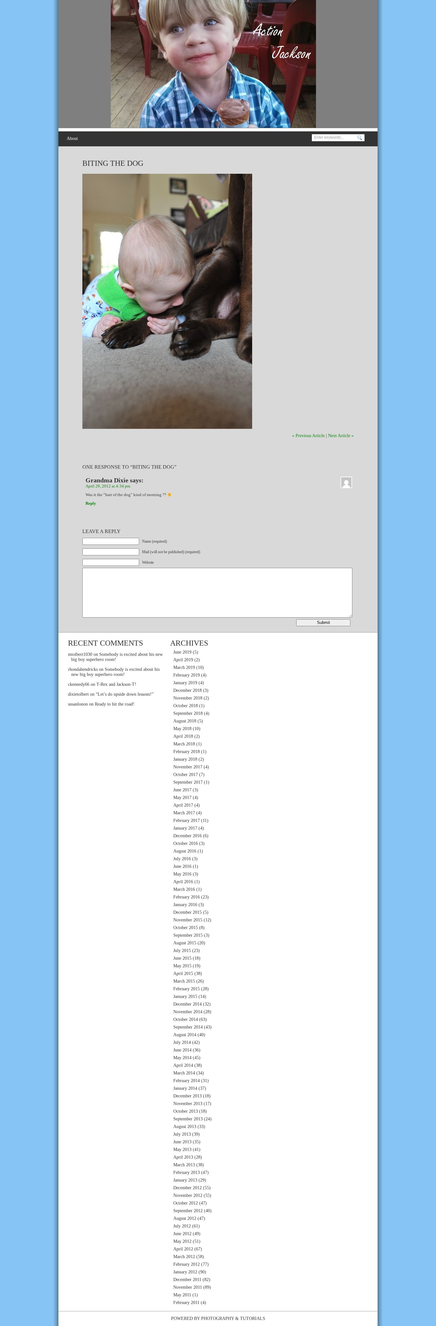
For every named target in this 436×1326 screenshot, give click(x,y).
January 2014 (185, 1088)
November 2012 (187, 1195)
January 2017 (185, 828)
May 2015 (182, 965)
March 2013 (184, 1164)
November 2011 (187, 1287)
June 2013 (182, 1141)
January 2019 (185, 682)
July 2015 (182, 950)
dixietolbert (78, 694)
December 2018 (187, 690)
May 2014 (182, 1057)
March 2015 (184, 981)
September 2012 (188, 1210)
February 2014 (186, 1080)
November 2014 (187, 1011)
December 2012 (187, 1187)
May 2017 (182, 797)
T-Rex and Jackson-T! (116, 684)
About (72, 138)
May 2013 (182, 1149)
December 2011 (187, 1279)
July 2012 (182, 1226)
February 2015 (186, 988)
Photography (217, 1318)
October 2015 (185, 927)
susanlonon (78, 704)
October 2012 (185, 1203)
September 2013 (188, 1119)
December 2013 (187, 1096)
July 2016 (182, 858)
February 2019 (186, 675)
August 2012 (184, 1218)
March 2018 (184, 744)
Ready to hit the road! (114, 704)
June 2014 (182, 1050)
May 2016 (182, 874)
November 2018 (187, 698)
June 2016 (182, 866)
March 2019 (184, 667)
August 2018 (184, 721)
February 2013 (186, 1172)
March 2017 (184, 812)
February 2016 (186, 897)
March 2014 (184, 1073)
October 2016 (185, 843)
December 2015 (187, 912)
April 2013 (183, 1157)
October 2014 (185, 1019)
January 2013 (185, 1180)
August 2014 (184, 1034)
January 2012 (185, 1272)
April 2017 (183, 805)
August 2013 (184, 1126)
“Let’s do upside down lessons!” (125, 694)
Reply (91, 503)
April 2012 (183, 1249)
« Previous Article (308, 435)
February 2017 (186, 820)
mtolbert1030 (80, 654)
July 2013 (182, 1134)
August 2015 (184, 943)
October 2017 (185, 774)
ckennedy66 (78, 684)
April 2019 (183, 659)
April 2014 (183, 1065)
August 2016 (184, 851)
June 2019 (182, 652)
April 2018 (183, 736)
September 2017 (188, 782)
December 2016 (187, 835)
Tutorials (252, 1318)
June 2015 (182, 958)
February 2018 (186, 751)
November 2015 (187, 920)
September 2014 (188, 1027)
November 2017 (187, 767)
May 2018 (182, 728)
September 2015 (188, 935)
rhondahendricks (83, 669)
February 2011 (186, 1302)
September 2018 (188, 713)
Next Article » (341, 435)
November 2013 (187, 1103)
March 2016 (184, 889)
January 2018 (185, 759)
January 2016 (185, 904)
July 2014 (182, 1042)
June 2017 (182, 790)
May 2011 (182, 1295)
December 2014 (187, 1004)
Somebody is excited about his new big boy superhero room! (115, 672)
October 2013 (185, 1111)
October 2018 (185, 705)
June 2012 (182, 1233)
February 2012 (186, 1264)
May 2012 (182, 1241)
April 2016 (183, 881)
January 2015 (185, 996)
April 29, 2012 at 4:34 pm (108, 486)
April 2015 (183, 973)
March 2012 (184, 1256)
